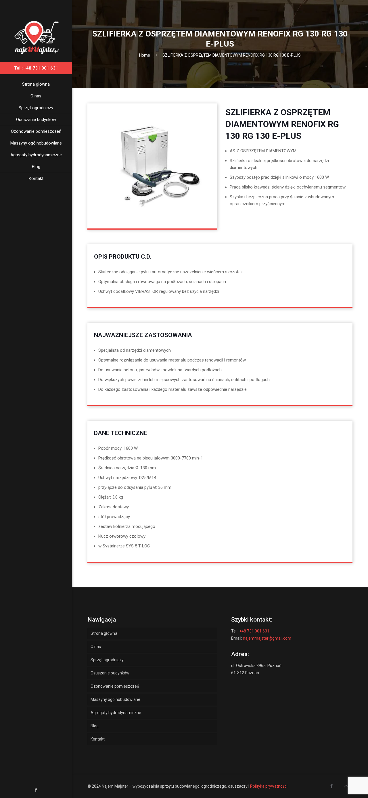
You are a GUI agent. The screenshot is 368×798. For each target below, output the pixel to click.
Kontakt (98, 739)
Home (144, 55)
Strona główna (104, 633)
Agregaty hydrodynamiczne (116, 712)
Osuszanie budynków (110, 673)
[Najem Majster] (36, 37)
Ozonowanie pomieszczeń (115, 686)
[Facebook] (36, 790)
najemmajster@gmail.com (267, 638)
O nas (96, 646)
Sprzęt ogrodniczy (107, 659)
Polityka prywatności (269, 786)
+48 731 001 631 (254, 631)
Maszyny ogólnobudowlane (115, 699)
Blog (95, 726)
